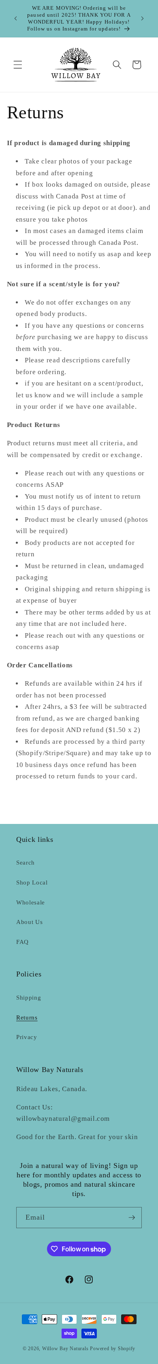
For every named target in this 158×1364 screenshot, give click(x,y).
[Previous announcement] (16, 18)
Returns (27, 1017)
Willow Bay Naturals (65, 1348)
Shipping (28, 997)
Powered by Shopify (112, 1348)
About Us (29, 921)
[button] (18, 64)
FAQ (22, 941)
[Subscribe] (131, 1217)
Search (25, 862)
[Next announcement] (143, 18)
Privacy (26, 1036)
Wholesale (30, 902)
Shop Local (32, 882)
